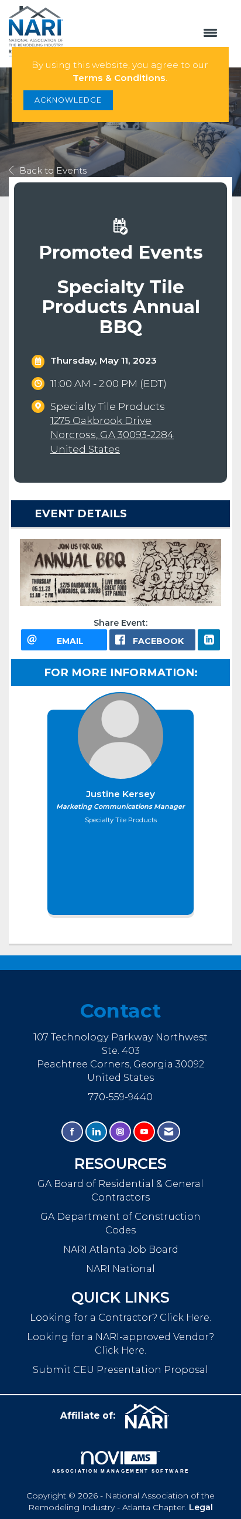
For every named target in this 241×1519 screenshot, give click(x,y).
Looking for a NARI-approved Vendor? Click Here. (120, 1343)
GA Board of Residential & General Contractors (120, 1190)
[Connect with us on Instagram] (120, 1131)
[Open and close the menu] (146, 33)
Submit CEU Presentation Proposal (120, 1369)
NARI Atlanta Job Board (120, 1249)
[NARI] (151, 1416)
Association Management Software (121, 1471)
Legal (201, 1507)
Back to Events (53, 170)
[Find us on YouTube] (144, 1131)
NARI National (120, 1268)
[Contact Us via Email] (168, 1131)
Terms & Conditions (119, 77)
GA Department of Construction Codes (120, 1223)
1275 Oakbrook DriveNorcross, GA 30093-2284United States (112, 435)
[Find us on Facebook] (72, 1131)
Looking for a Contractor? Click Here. (120, 1317)
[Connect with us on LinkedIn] (96, 1131)
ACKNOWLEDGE (68, 100)
